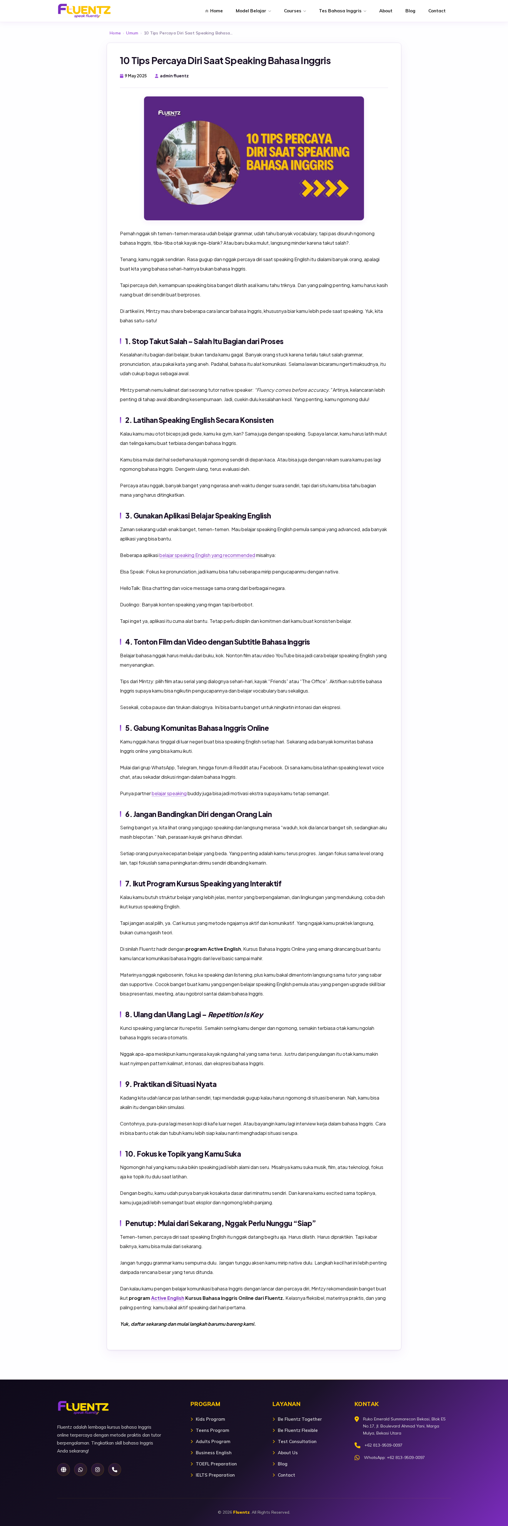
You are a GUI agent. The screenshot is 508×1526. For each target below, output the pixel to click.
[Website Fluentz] (63, 1469)
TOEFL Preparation (216, 1464)
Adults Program (213, 1441)
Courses (292, 11)
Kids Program (210, 1419)
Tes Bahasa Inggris (340, 11)
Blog (410, 11)
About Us (288, 1452)
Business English (214, 1452)
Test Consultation (297, 1441)
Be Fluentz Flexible (298, 1430)
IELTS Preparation (215, 1475)
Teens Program (212, 1430)
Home (216, 11)
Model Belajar (251, 11)
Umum (132, 33)
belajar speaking (169, 793)
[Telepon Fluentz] (114, 1469)
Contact (437, 11)
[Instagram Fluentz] (97, 1469)
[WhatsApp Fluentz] (80, 1469)
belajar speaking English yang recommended (207, 555)
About (385, 11)
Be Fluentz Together (300, 1419)
